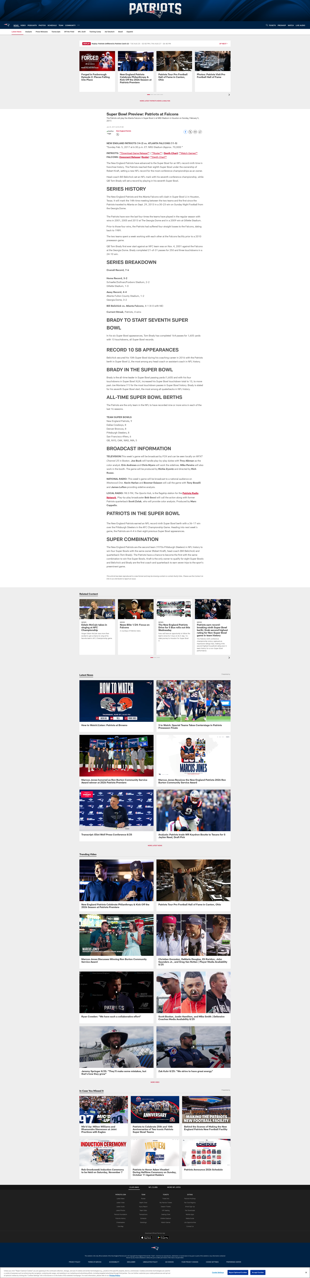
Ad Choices (169, 1262)
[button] (148, 94)
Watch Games (165, 1222)
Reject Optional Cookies (238, 1272)
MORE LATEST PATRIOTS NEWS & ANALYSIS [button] (155, 101)
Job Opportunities (190, 1222)
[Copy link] (200, 132)
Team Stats (143, 1210)
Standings (143, 1222)
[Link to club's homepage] (7, 25)
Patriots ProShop (190, 1198)
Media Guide (190, 1218)
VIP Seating (166, 1210)
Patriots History (121, 1218)
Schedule (143, 1218)
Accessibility (114, 1262)
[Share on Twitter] (190, 133)
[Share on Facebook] (185, 133)
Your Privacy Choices (189, 1262)
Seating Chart (165, 1214)
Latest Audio (120, 1206)
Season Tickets (166, 1206)
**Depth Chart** (158, 156)
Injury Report (143, 1206)
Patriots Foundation (120, 1214)
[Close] (306, 1272)
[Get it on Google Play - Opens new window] (163, 1239)
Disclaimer (131, 1262)
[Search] (267, 25)
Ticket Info (165, 1198)
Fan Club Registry (190, 1202)
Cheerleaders (120, 1222)
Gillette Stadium (165, 1218)
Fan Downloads (190, 1210)
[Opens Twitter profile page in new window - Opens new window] (117, 134)
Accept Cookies (258, 1272)
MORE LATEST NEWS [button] (155, 845)
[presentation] (230, 95)
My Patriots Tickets (166, 1202)
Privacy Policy (74, 1262)
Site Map (120, 1226)
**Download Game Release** (134, 153)
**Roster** (156, 153)
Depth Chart (171, 153)
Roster (145, 156)
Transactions (143, 1214)
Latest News (120, 1198)
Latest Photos (120, 1210)
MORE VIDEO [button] (155, 1082)
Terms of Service (94, 1262)
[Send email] (195, 133)
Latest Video (121, 1202)
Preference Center (233, 1262)
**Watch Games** (188, 153)
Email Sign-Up (190, 1206)
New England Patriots (123, 131)
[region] (155, 1272)
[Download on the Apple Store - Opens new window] (146, 1238)
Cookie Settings (212, 1262)
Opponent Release (129, 156)
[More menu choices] (78, 25)
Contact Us (190, 1226)
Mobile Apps (190, 1214)
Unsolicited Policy (150, 1262)
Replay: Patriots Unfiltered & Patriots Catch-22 (110, 44)
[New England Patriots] (155, 1249)
